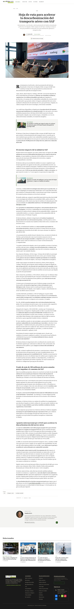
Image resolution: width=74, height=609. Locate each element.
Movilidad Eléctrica (29, 584)
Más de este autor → (30, 522)
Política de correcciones (44, 584)
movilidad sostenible (35, 483)
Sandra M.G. (30, 34)
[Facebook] (56, 596)
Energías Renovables (29, 582)
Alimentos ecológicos (29, 592)
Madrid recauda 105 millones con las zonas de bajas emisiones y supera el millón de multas (42, 180)
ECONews (41, 595)
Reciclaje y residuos (29, 590)
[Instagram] (65, 596)
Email (30, 497)
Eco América (27, 597)
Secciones (17, 1)
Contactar (24, 1)
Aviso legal (41, 586)
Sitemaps (41, 599)
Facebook (26, 497)
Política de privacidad (43, 588)
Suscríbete (41, 1)
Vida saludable (28, 595)
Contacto (41, 578)
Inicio (14, 8)
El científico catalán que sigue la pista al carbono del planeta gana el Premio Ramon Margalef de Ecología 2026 (41, 125)
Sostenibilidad (28, 588)
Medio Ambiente (28, 578)
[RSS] (62, 596)
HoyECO (30, 1)
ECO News (35, 1)
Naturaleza (27, 580)
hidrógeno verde (20, 204)
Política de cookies (43, 590)
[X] (59, 596)
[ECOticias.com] (8, 2)
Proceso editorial (37, 34)
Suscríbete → (59, 582)
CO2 (17, 8)
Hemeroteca (41, 597)
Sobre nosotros (42, 580)
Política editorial (42, 582)
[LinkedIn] (57, 522)
